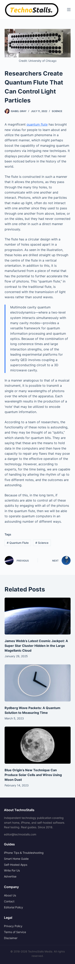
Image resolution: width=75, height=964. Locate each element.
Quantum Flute (18, 542)
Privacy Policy (13, 926)
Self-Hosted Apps (15, 864)
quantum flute (37, 124)
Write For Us (12, 870)
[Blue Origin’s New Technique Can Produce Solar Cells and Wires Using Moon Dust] (38, 745)
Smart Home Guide (16, 858)
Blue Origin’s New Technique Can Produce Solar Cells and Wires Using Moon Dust (33, 775)
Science (57, 111)
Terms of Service (15, 932)
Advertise (10, 876)
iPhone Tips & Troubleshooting (24, 852)
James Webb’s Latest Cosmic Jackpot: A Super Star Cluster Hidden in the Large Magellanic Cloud (36, 645)
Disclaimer (10, 938)
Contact (9, 901)
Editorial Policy (13, 907)
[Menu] (69, 9)
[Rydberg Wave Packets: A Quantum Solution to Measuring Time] (38, 682)
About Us (10, 895)
